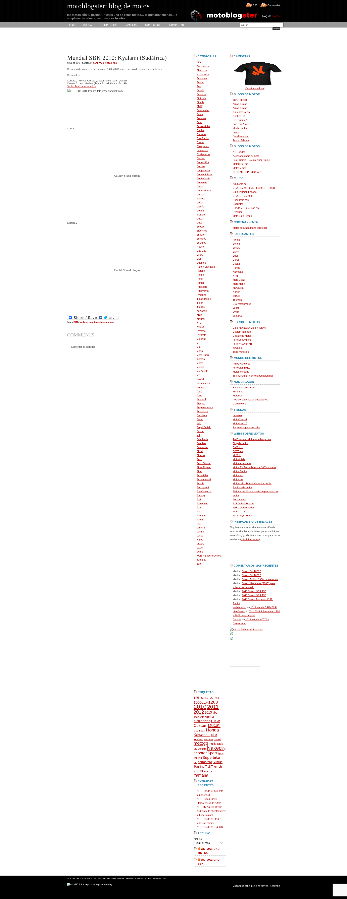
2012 (199, 712)
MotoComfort (240, 419)
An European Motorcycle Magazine (252, 439)
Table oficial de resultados (81, 86)
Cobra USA (203, 162)
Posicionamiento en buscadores (250, 399)
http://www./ (239, 611)
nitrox (236, 132)
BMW (199, 106)
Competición (109, 25)
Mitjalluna (238, 391)
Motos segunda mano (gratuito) (250, 228)
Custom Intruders (242, 331)
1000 (198, 702)
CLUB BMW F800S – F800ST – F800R (254, 188)
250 (202, 698)
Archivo (198, 839)
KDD (199, 315)
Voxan (200, 547)
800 (217, 698)
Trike (199, 511)
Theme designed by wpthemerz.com (146, 878)
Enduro (201, 234)
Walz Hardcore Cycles (209, 555)
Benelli (200, 90)
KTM (199, 323)
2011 (213, 707)
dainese (201, 198)
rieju (199, 423)
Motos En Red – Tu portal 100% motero (254, 467)
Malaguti (201, 339)
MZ (198, 375)
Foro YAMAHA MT (242, 343)
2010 (75, 322)
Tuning (200, 519)
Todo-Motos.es (241, 351)
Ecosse (201, 226)
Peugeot (201, 399)
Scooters (201, 443)
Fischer (201, 246)
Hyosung (201, 295)
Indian (200, 303)
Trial (199, 507)
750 (212, 698)
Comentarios (273, 5)
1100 (205, 702)
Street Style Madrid (243, 515)
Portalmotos (239, 499)
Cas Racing (203, 138)
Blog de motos (240, 443)
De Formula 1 (240, 120)
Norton (200, 387)
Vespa (200, 535)
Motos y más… (241, 168)
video (198, 771)
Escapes (201, 238)
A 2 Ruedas (239, 152)
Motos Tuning (240, 471)
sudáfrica (109, 322)
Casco (200, 142)
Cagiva (200, 130)
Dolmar (201, 210)
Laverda (201, 331)
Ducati (200, 218)
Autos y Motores (241, 363)
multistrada (216, 743)
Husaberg (202, 286)
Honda (200, 274)
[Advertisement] (140, 41)
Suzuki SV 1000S (251, 571)
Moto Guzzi (203, 355)
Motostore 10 (240, 423)
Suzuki (200, 483)
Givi (199, 258)
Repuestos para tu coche (246, 427)
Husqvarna (203, 291)
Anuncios (202, 78)
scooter (200, 753)
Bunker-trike (203, 126)
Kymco (200, 327)
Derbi (200, 202)
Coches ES (239, 116)
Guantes (201, 262)
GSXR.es (238, 451)
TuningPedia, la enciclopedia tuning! (253, 375)
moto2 (217, 739)
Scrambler (202, 447)
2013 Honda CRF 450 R (210, 827)
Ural (199, 523)
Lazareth (201, 335)
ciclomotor (202, 150)
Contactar (176, 25)
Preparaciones (205, 407)
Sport (199, 459)
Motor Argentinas (242, 463)
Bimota (200, 102)
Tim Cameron (204, 491)
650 (207, 698)
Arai (199, 86)
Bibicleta (201, 98)
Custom (201, 194)
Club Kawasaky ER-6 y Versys (249, 327)
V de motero (239, 403)
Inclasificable (204, 299)
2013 (208, 712)
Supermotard (204, 479)
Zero (199, 563)
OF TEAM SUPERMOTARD (247, 172)
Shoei (200, 451)
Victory (200, 543)
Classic (201, 158)
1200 (213, 702)
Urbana (201, 527)
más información (250, 539)
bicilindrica (202, 721)
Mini (199, 347)
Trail (199, 499)
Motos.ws (238, 479)
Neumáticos (203, 383)
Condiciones (153, 25)
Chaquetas (203, 146)
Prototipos (202, 411)
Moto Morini (239, 283)
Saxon (200, 431)
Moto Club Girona (242, 216)
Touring (201, 495)
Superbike (202, 475)
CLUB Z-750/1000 (243, 196)
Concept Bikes (204, 174)
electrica (198, 730)
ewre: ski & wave (242, 124)
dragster (201, 214)
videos (208, 771)
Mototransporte (241, 371)
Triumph (201, 515)
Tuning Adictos (241, 140)
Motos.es (238, 475)
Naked (200, 379)
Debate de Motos (242, 335)
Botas (200, 114)
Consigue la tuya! (254, 88)
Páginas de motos (242, 487)
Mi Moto (237, 455)
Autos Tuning (240, 104)
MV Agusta (202, 371)
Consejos (202, 182)
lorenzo (198, 739)
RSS (255, 5)
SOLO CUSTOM (241, 511)
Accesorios (203, 66)
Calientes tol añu (242, 112)
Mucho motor (240, 128)
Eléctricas (202, 230)
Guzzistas (238, 204)
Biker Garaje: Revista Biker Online (251, 160)
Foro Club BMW (241, 367)
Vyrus (200, 551)
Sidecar (201, 455)
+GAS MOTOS (240, 100)
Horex (200, 278)
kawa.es (237, 347)
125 (199, 62)
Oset (199, 391)
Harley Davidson (206, 266)
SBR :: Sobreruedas (243, 507)
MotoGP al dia (240, 164)
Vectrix (200, 531)
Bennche (201, 94)
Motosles (238, 395)
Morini (200, 351)
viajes (200, 539)
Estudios (201, 242)
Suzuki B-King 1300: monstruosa (260, 579)
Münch (200, 367)
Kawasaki (202, 311)
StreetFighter (204, 467)
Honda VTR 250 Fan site (246, 208)
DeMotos (238, 447)
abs (214, 712)
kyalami (84, 322)
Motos (108, 63)
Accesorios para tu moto (246, 156)
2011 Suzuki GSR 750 (254, 591)
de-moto (237, 415)
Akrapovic (202, 70)
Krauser (201, 319)
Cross (200, 186)
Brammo (201, 118)
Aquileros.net (240, 184)
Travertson (202, 503)
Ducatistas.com (241, 200)
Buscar (88, 25)
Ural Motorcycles (242, 304)
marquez (208, 739)
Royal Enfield (204, 427)
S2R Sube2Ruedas (243, 503)
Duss (199, 222)
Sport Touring (204, 463)
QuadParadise (241, 136)
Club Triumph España (245, 192)
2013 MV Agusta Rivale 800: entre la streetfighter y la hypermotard (211, 811)
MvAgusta (238, 287)
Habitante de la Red (244, 387)
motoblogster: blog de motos (106, 878)
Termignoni (203, 487)
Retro (200, 419)
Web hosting (239, 607)
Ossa (199, 395)
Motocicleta (239, 459)
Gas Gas (201, 250)
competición (203, 170)
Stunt (199, 471)
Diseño (200, 206)
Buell (199, 122)
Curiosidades (204, 190)
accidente (199, 717)
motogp (201, 359)
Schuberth (202, 439)
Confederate (203, 178)
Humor (200, 282)
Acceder (275, 886)
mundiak (93, 322)
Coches (201, 166)
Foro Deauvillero (242, 339)
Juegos (201, 307)
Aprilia (200, 82)
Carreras (98, 63)
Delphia (237, 619)
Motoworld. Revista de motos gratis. (252, 483)
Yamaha (201, 559)
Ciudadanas (203, 154)
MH (198, 343)
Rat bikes (202, 415)
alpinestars (203, 74)
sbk (115, 63)
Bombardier (203, 110)
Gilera (200, 254)
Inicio (72, 25)
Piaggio (201, 403)
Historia (201, 270)
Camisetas (131, 25)
